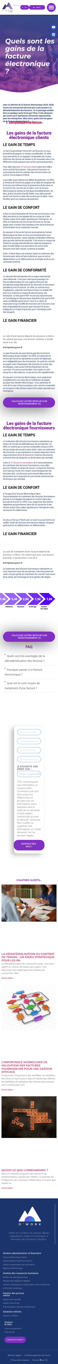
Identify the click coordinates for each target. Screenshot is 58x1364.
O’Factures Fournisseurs (22, 462)
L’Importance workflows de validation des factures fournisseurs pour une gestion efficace (26, 1067)
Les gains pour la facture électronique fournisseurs (26, 123)
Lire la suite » (7, 978)
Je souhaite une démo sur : (27, 767)
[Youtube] (54, 27)
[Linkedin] (54, 35)
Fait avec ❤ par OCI (40, 1360)
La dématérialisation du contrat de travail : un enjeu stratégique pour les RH (27, 957)
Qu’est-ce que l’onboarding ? (24, 1170)
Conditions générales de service (37, 1355)
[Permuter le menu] (51, 7)
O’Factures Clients (29, 167)
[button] (29, 658)
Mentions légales (14, 1355)
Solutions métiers (12, 1311)
